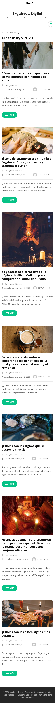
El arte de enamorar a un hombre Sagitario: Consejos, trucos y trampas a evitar (26, 162)
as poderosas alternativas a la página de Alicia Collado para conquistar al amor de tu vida (24, 275)
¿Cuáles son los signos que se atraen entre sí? (23, 447)
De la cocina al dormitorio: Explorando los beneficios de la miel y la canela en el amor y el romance (25, 362)
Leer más (9, 114)
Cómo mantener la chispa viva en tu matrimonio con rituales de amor (26, 76)
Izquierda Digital (27, 13)
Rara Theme (38, 695)
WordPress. (29, 697)
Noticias (18, 85)
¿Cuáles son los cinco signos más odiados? (26, 633)
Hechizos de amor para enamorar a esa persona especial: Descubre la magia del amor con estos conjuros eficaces (26, 544)
